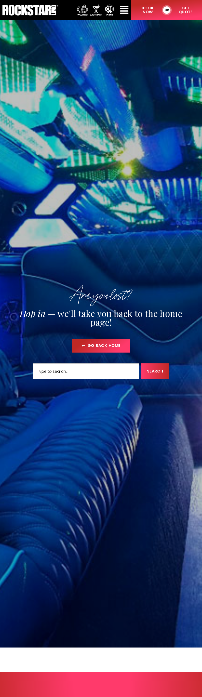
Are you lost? (101, 294)
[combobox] (86, 371)
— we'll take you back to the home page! (101, 317)
